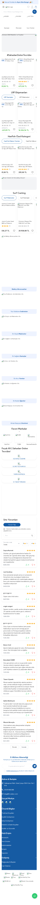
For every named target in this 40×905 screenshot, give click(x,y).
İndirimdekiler (6, 845)
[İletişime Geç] (34, 896)
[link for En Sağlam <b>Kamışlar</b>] (19, 348)
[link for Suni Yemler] (31, 22)
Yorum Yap (12, 525)
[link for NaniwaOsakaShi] (31, 439)
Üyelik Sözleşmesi (8, 817)
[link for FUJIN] (19, 439)
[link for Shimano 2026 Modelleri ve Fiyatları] (19, 43)
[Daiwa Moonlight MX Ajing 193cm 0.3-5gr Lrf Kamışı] (10, 110)
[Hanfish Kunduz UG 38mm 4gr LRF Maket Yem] (10, 154)
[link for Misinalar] (19, 22)
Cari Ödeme (6, 866)
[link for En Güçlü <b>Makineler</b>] (19, 326)
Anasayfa (5, 838)
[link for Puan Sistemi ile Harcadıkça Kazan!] (19, 183)
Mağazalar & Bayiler (9, 862)
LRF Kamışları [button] (8, 97)
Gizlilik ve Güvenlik (8, 828)
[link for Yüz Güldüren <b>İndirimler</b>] (19, 303)
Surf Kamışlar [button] (24, 198)
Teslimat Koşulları (8, 813)
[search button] (34, 12)
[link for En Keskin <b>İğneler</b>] (19, 393)
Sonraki (24, 747)
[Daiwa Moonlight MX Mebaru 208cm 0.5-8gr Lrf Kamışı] (28, 110)
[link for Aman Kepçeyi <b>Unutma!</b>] (19, 415)
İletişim (4, 849)
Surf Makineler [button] (9, 198)
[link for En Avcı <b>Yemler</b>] (19, 370)
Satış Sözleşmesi (7, 821)
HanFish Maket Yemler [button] (12, 141)
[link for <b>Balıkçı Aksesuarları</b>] (19, 263)
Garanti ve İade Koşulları (10, 825)
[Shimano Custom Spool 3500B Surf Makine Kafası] (10, 211)
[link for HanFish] (7, 439)
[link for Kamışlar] (7, 22)
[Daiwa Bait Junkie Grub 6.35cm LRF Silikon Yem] (10, 66)
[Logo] (9, 7)
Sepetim (5, 853)
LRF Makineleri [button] (24, 97)
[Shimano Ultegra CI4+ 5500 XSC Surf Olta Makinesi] (28, 211)
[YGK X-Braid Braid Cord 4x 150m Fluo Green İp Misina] (28, 66)
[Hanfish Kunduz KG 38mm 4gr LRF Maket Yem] (28, 154)
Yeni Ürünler (6, 841)
